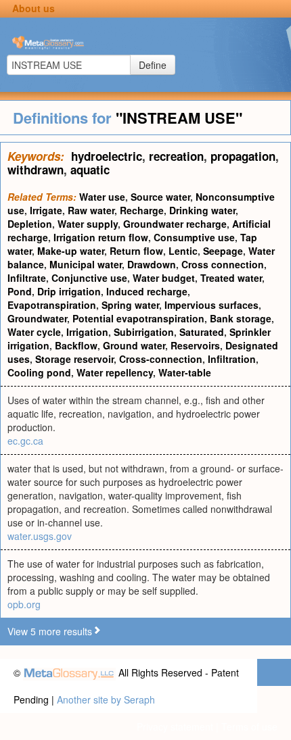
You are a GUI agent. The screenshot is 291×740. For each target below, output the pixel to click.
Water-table (184, 372)
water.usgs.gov (39, 536)
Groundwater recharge (175, 223)
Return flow (136, 250)
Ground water (134, 345)
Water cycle (34, 332)
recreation (176, 156)
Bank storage (240, 318)
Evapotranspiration (51, 305)
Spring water (130, 305)
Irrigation (87, 332)
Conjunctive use (89, 278)
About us (33, 8)
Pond (19, 291)
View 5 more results (49, 631)
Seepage (223, 250)
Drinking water (202, 210)
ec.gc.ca (25, 440)
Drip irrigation (69, 291)
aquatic (90, 170)
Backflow (76, 345)
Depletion (29, 223)
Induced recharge (146, 291)
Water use (102, 196)
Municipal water (85, 264)
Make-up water (70, 250)
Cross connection (222, 264)
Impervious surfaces (211, 305)
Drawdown (151, 264)
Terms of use (249, 726)
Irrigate (46, 210)
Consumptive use (194, 237)
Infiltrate (26, 278)
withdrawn (35, 170)
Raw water (91, 210)
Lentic (183, 250)
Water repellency (114, 372)
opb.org (24, 604)
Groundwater (37, 318)
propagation (242, 156)
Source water (160, 196)
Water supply (88, 223)
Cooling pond (39, 372)
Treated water (231, 278)
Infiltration (232, 359)
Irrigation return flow (100, 237)
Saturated (201, 332)
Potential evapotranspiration (138, 318)
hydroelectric (106, 156)
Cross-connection (160, 359)
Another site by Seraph (106, 699)
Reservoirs (195, 345)
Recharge (142, 210)
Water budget (164, 278)
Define (152, 65)
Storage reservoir (74, 359)
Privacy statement (175, 726)
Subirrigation (144, 332)
